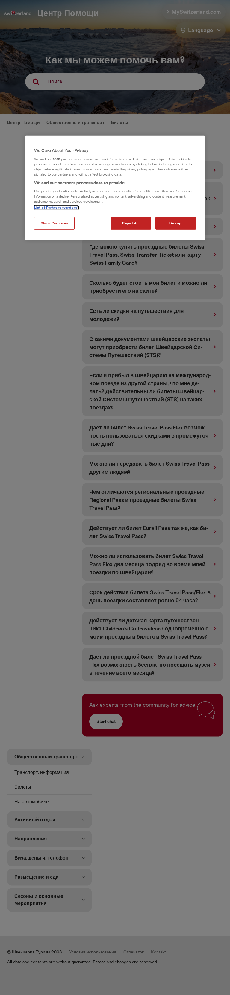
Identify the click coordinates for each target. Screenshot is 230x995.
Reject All (130, 223)
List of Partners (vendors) (56, 207)
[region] (115, 188)
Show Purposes (54, 223)
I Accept (176, 223)
